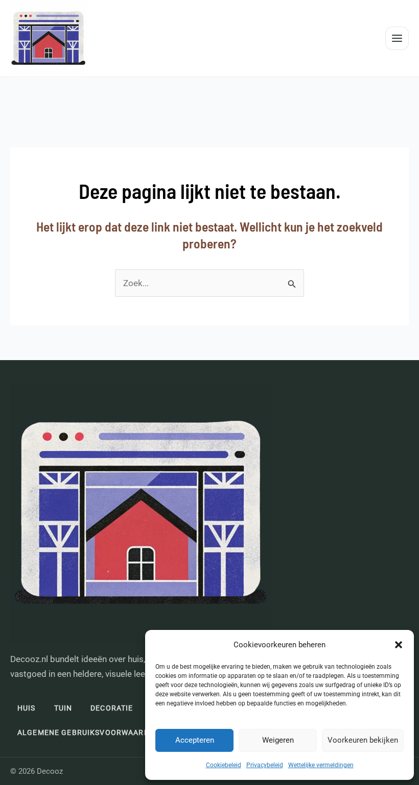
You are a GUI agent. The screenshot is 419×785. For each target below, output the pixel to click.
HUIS (26, 708)
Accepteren (194, 740)
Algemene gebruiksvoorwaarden (88, 732)
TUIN (63, 708)
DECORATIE (111, 708)
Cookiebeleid (223, 765)
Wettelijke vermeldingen (321, 765)
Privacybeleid (264, 765)
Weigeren (278, 740)
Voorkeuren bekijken (363, 740)
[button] (398, 645)
